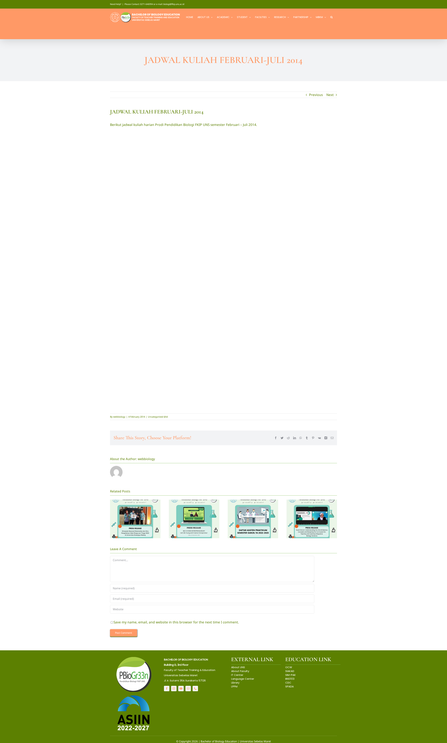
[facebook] (166, 688)
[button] (331, 17)
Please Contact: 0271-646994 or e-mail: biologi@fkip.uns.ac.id (154, 4)
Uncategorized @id (158, 416)
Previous (316, 95)
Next (330, 95)
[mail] (188, 688)
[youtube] (181, 688)
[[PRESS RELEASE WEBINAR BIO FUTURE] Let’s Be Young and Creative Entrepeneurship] (194, 519)
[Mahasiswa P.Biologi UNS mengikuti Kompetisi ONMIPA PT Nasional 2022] (135, 519)
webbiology (119, 416)
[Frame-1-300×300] (133, 658)
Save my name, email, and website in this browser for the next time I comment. (176, 622)
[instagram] (174, 688)
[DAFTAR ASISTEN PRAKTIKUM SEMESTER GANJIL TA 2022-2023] (253, 519)
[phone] (195, 688)
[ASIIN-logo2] (133, 696)
